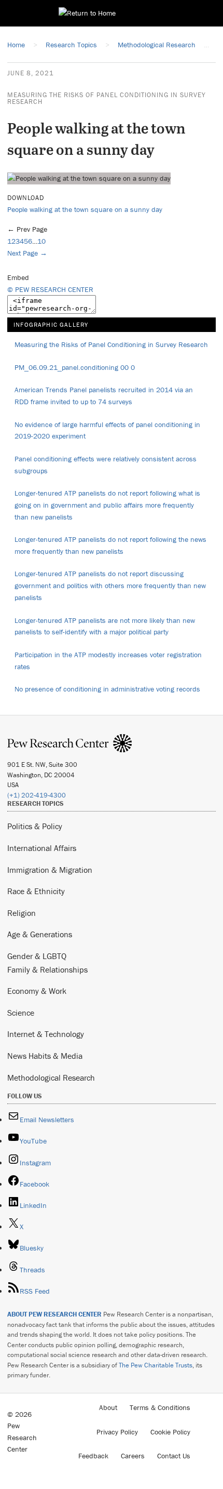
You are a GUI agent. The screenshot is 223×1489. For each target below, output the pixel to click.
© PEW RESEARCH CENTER (50, 289)
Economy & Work (36, 991)
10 (41, 241)
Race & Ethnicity (36, 891)
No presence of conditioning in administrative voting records (107, 689)
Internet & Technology (45, 1034)
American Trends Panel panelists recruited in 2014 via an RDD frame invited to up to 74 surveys (104, 395)
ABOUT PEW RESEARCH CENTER (54, 1314)
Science (20, 1012)
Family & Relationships (47, 969)
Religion (21, 913)
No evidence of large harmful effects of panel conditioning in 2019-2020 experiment (107, 430)
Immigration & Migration (49, 870)
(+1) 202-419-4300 (36, 795)
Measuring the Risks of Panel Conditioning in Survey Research (106, 98)
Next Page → (27, 253)
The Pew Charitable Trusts (155, 1365)
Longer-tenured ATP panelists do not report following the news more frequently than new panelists (110, 545)
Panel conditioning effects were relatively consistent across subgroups (106, 464)
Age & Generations (39, 934)
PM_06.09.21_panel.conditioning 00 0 (75, 367)
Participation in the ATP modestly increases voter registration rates (108, 660)
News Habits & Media (44, 1056)
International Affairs (41, 848)
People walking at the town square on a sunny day (84, 209)
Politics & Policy (34, 826)
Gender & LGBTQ (36, 956)
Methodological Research (51, 1077)
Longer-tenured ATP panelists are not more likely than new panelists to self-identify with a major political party (105, 626)
